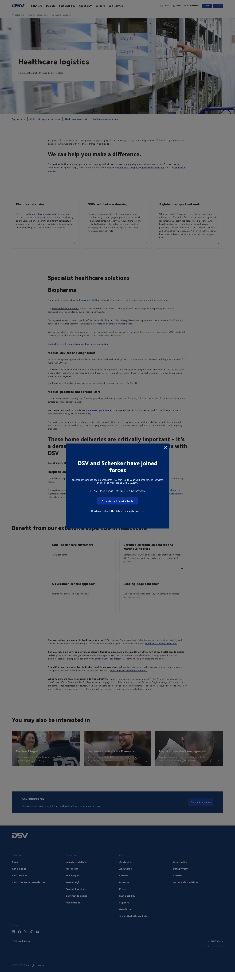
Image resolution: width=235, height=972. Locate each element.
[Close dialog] (165, 447)
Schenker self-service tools (117, 501)
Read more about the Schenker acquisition (115, 511)
